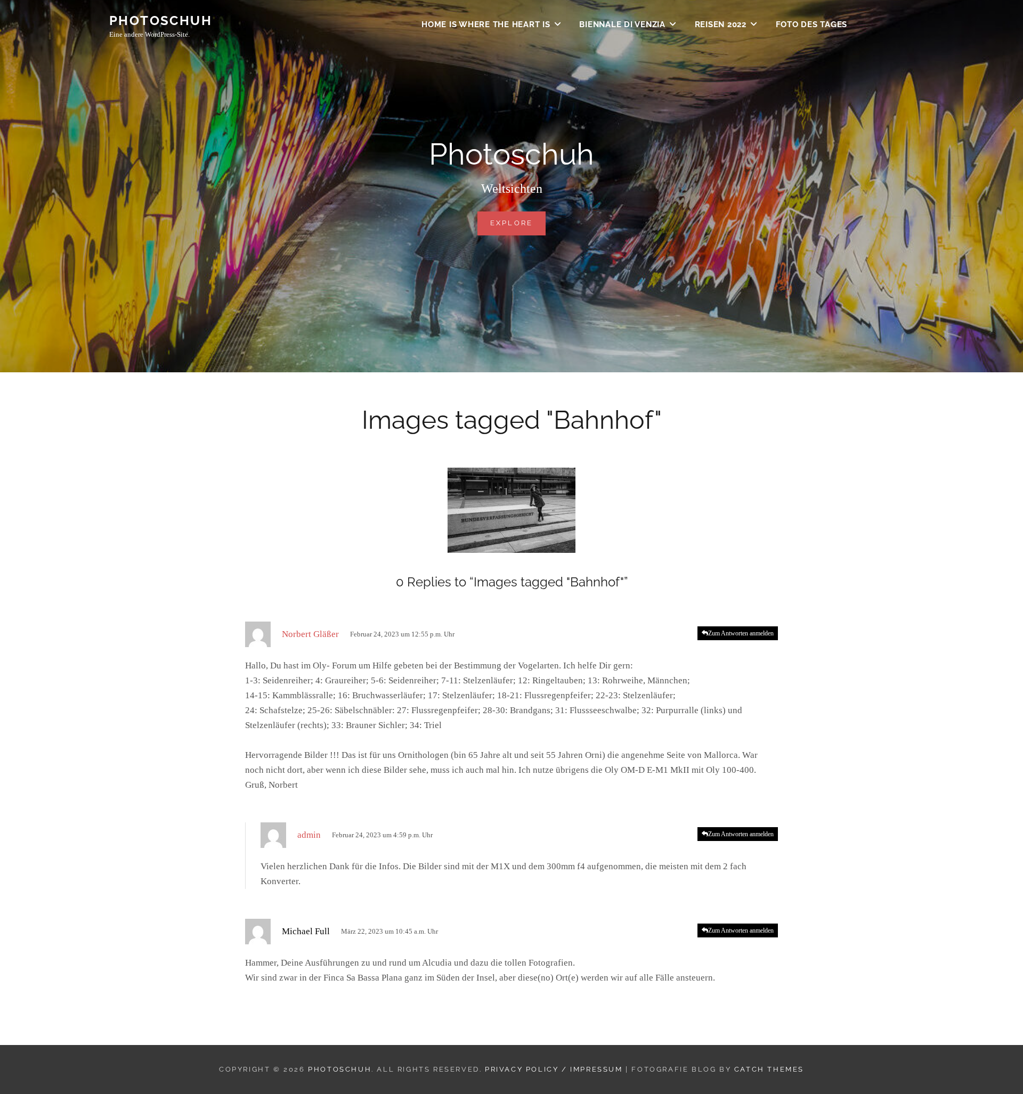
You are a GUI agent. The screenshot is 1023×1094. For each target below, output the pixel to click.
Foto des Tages (812, 24)
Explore (518, 222)
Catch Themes (769, 1069)
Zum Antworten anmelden (741, 633)
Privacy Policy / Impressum (554, 1069)
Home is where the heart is (485, 24)
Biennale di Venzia (622, 24)
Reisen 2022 (720, 24)
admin (309, 835)
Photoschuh (160, 20)
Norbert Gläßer (310, 634)
